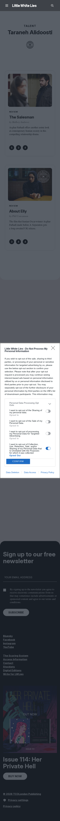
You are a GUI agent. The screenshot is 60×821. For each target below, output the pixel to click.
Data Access (30, 472)
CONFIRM (18, 461)
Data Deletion (12, 472)
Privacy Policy (47, 472)
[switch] (48, 411)
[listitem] (30, 404)
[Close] (54, 349)
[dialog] (30, 410)
